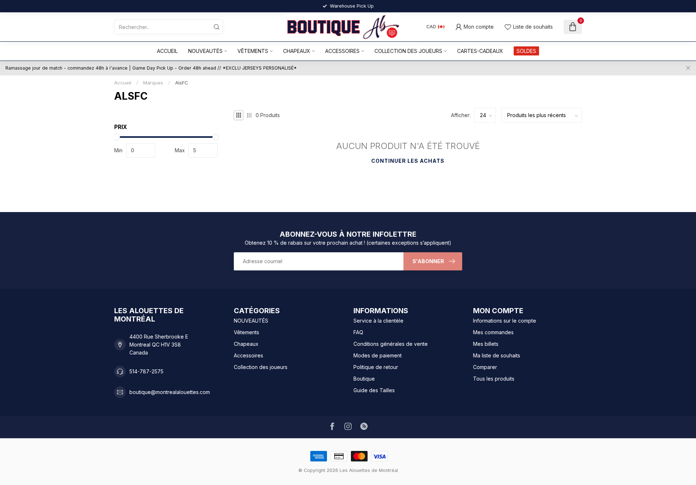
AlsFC (181, 83)
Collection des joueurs (408, 51)
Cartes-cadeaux (480, 51)
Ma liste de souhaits (496, 355)
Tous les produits (493, 379)
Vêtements (252, 51)
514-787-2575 (146, 371)
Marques (153, 83)
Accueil (167, 51)
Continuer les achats (407, 161)
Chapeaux (296, 51)
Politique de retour (375, 367)
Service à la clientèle (378, 321)
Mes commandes (493, 332)
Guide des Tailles (374, 390)
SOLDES (526, 51)
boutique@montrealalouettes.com (169, 392)
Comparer (485, 367)
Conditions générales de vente (390, 344)
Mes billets (485, 344)
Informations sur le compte (504, 321)
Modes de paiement (377, 355)
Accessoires (342, 51)
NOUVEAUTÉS (205, 51)
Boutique (364, 379)
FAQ (358, 332)
